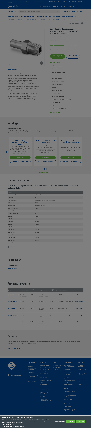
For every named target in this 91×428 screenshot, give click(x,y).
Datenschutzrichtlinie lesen (8, 424)
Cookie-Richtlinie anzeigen (8, 426)
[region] (45, 421)
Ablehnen (70, 421)
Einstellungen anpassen (60, 421)
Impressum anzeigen (19, 426)
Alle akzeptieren (80, 421)
